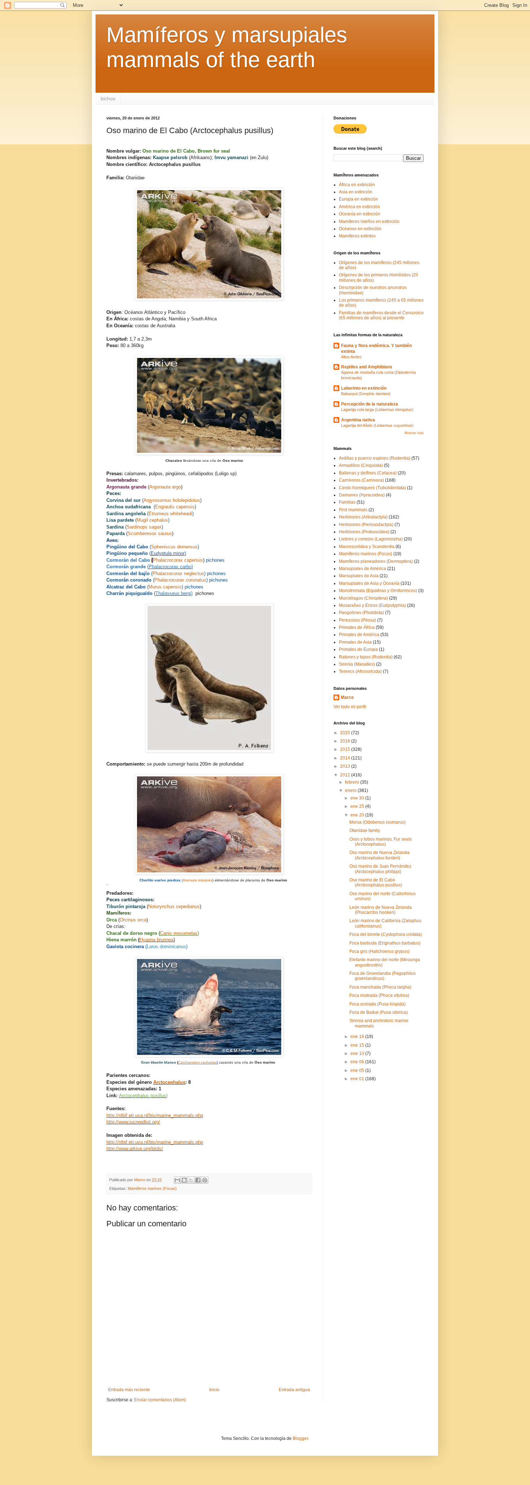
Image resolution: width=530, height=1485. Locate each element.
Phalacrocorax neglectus (178, 573)
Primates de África (357, 627)
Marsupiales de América (362, 568)
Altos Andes (351, 357)
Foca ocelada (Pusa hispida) (377, 1004)
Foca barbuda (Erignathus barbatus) (384, 943)
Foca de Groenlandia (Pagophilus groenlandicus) (382, 976)
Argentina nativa (358, 419)
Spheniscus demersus (174, 546)
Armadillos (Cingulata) (361, 465)
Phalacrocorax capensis (178, 560)
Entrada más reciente (129, 1389)
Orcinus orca (133, 920)
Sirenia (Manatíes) (357, 664)
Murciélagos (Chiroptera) (363, 598)
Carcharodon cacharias (197, 1062)
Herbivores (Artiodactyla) (363, 517)
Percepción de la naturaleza (369, 404)
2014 (345, 758)
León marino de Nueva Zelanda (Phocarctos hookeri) (380, 910)
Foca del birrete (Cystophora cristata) (385, 934)
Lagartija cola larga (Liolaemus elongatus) (377, 409)
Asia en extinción (355, 191)
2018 (345, 741)
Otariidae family (364, 830)
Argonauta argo (165, 487)
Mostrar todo (414, 433)
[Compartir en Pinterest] (204, 1180)
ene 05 (357, 1070)
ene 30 (357, 798)
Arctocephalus (169, 1082)
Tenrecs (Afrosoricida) (360, 671)
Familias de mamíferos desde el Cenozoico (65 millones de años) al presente (381, 315)
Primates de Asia (355, 642)
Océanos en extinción (360, 228)
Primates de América (359, 634)
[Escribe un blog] (184, 1180)
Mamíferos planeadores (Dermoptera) (376, 561)
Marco (347, 697)
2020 (345, 732)
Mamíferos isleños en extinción (369, 221)
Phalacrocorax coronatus (180, 580)
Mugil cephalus (152, 520)
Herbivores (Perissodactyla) (366, 524)
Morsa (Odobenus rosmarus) (377, 822)
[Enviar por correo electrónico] (177, 1180)
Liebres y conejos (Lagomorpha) (371, 539)
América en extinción (359, 206)
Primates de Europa (358, 649)
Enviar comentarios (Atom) (160, 1399)
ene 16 (357, 1036)
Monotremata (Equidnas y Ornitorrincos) (378, 590)
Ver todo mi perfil (350, 706)
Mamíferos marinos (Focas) (152, 1188)
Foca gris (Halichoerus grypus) (379, 951)
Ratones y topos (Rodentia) (366, 657)
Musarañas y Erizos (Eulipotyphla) (372, 605)
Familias (347, 502)
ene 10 (357, 1053)
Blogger (300, 1438)
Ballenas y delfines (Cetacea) (368, 473)
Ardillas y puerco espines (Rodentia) (374, 458)
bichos (108, 98)
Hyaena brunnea (156, 939)
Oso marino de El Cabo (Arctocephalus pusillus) (375, 882)
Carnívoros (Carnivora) (361, 480)
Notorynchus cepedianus (174, 906)
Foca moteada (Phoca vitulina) (379, 995)
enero (351, 790)
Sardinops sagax (144, 527)
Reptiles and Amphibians (366, 366)
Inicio (214, 1389)
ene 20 (357, 815)
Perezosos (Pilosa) (357, 620)
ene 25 (357, 806)
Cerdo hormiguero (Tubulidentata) (372, 487)
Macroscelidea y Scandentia (366, 546)
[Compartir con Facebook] (198, 1180)
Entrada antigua (294, 1389)
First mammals (353, 509)
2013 (345, 766)
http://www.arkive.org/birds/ (134, 1148)
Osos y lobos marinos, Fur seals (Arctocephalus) (380, 842)
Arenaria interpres (197, 880)
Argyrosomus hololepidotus (171, 500)
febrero (352, 782)
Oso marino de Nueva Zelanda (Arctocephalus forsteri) (379, 855)
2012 (345, 774)
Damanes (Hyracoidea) (362, 495)
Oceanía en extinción (359, 213)
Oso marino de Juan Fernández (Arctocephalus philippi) (380, 869)
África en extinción (357, 184)
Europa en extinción (358, 199)
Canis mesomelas (179, 933)
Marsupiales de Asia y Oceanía (369, 583)
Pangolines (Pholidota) (361, 612)
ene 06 (357, 1061)
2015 (345, 749)
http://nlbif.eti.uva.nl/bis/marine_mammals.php (154, 1115)
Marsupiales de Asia (359, 575)
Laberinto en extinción (364, 388)
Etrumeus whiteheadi (170, 513)
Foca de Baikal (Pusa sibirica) (378, 1012)
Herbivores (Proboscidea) (364, 531)
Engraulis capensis (175, 506)
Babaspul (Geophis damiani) (365, 393)
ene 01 (357, 1078)
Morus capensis (165, 587)
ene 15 (357, 1045)
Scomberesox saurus (150, 533)
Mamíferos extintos (357, 235)
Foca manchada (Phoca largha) (380, 987)
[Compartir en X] (191, 1180)
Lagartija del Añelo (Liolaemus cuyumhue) (377, 425)
